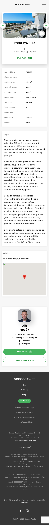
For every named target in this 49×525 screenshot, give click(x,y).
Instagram (25, 344)
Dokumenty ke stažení (24, 360)
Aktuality (24, 390)
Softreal (24, 503)
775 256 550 (34, 438)
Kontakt (23, 401)
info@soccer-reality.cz (27, 440)
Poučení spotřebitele (25, 422)
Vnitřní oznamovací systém (24, 417)
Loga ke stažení (24, 447)
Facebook (25, 341)
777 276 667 (19, 438)
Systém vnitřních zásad (25, 412)
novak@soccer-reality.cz (26, 338)
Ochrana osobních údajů (24, 407)
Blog (24, 385)
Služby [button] (24, 395)
